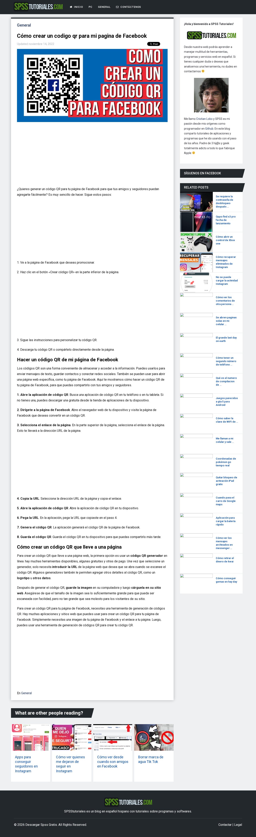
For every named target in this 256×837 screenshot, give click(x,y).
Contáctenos (130, 6)
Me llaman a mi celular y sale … (225, 440)
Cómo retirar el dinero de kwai (225, 560)
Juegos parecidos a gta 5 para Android (227, 401)
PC (91, 6)
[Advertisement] (91, 156)
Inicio (78, 6)
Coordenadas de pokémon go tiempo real (226, 462)
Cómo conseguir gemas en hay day (226, 580)
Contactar (225, 825)
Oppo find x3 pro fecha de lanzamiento (226, 220)
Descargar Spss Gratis (41, 825)
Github (209, 128)
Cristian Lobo (204, 118)
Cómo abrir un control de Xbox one (225, 240)
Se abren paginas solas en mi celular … (226, 321)
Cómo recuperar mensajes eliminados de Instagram (226, 262)
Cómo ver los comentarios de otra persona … (225, 301)
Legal (238, 825)
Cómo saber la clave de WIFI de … (227, 420)
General (104, 6)
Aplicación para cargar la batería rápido (225, 521)
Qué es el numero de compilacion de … (226, 381)
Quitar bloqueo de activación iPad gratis (226, 481)
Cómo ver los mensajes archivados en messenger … (224, 543)
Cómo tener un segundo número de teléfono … (226, 361)
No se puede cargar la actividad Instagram (227, 280)
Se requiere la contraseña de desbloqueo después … (224, 201)
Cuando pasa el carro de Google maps (226, 501)
